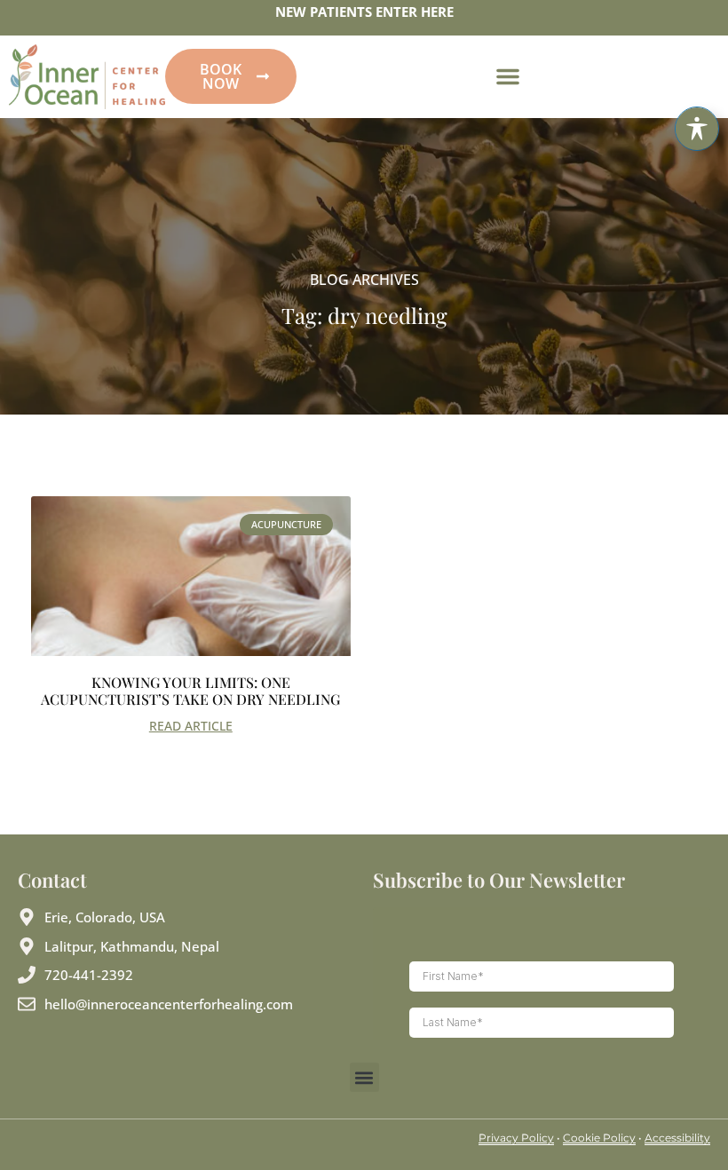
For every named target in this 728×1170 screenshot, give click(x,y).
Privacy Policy (516, 1137)
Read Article (191, 725)
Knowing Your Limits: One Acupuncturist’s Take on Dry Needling (190, 690)
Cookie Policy (599, 1137)
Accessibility (677, 1137)
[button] (507, 76)
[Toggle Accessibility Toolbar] (697, 128)
